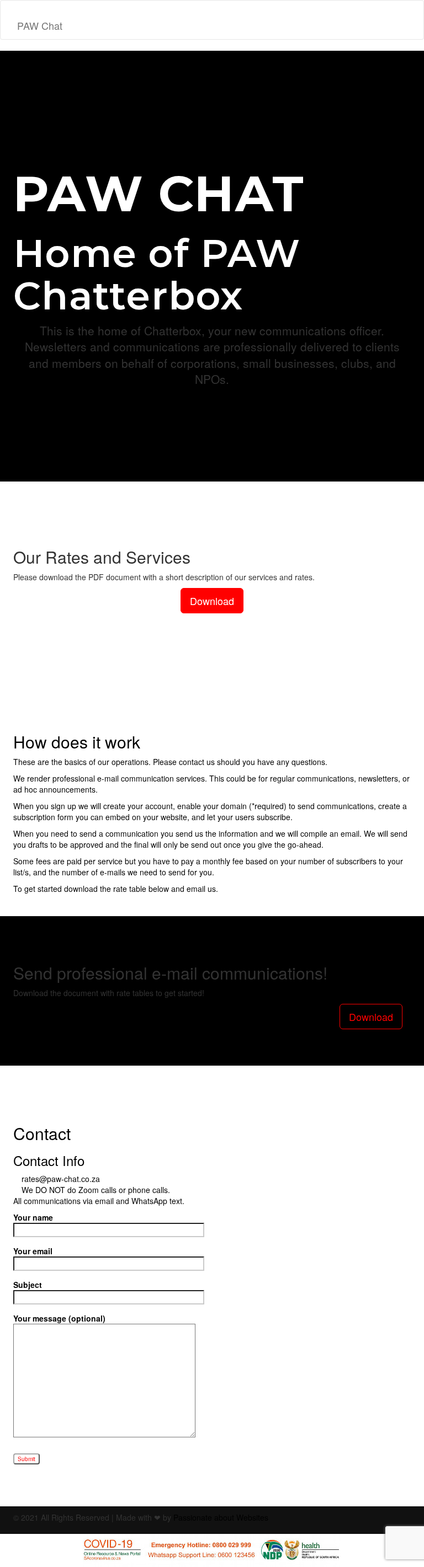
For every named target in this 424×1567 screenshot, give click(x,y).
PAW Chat (39, 25)
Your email (32, 1250)
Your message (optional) (59, 1318)
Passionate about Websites (220, 1517)
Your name (33, 1217)
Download (212, 600)
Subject (27, 1284)
